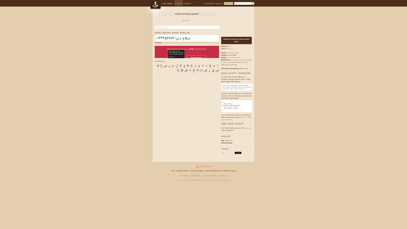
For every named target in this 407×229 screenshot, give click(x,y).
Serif (229, 46)
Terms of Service (219, 176)
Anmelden (218, 3)
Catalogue (184, 176)
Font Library (205, 167)
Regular (185, 21)
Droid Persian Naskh (233, 53)
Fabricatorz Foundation (194, 180)
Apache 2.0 (229, 49)
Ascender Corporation (234, 57)
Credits (205, 176)
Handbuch (187, 3)
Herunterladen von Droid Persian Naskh (236, 40)
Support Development (222, 180)
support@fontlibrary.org (220, 171)
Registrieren (209, 3)
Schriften (178, 3)
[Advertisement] (234, 23)
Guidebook (195, 176)
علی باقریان (247, 128)
